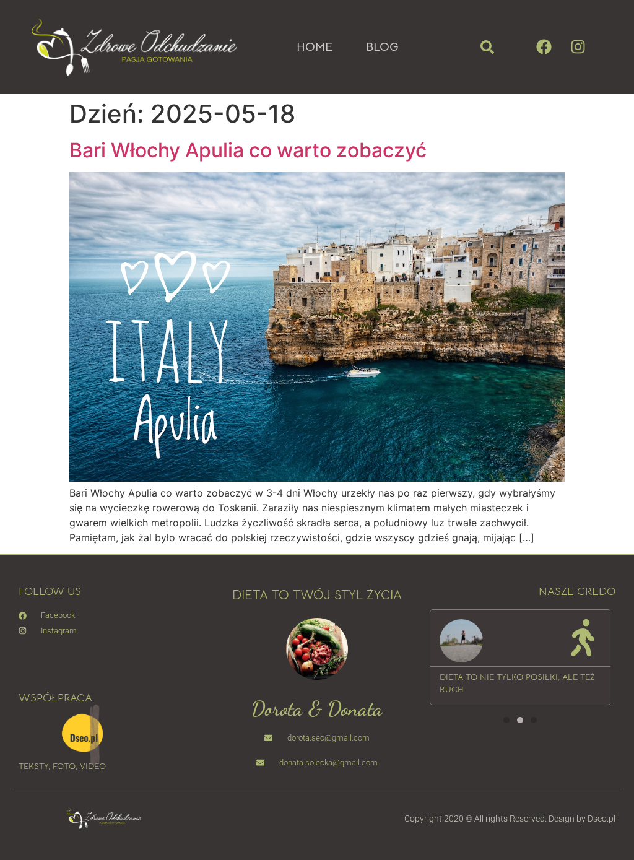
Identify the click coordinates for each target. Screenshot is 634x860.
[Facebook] (543, 47)
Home (314, 47)
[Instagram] (577, 47)
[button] (487, 47)
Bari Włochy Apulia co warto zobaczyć (248, 150)
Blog (382, 47)
